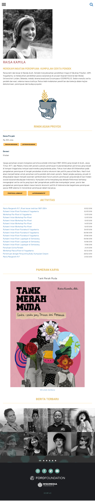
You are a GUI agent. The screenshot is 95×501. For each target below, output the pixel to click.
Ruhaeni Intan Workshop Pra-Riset (17, 217)
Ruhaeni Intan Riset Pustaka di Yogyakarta (21, 211)
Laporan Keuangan (28, 144)
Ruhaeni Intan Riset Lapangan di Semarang (21, 238)
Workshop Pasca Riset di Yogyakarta (18, 250)
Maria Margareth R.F (11, 257)
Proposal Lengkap (15, 193)
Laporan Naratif (38, 193)
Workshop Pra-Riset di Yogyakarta (17, 214)
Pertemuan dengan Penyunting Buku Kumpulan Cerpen (25, 254)
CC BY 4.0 (47, 493)
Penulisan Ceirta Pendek (13, 247)
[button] (40, 460)
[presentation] (91, 433)
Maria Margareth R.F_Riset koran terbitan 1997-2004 (25, 208)
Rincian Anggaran (11, 144)
